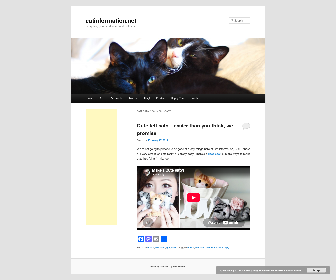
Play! (147, 98)
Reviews (133, 98)
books (150, 247)
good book (214, 154)
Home (90, 98)
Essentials (116, 98)
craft (162, 247)
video (174, 247)
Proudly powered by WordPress (168, 266)
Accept (316, 270)
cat (157, 247)
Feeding (160, 98)
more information (293, 270)
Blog (101, 98)
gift (168, 247)
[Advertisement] (101, 167)
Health (194, 98)
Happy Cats (177, 98)
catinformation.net (111, 20)
